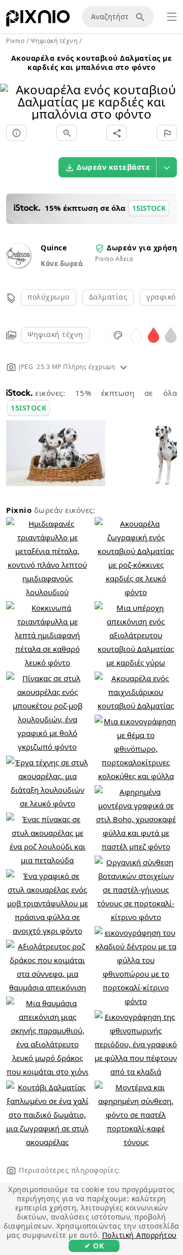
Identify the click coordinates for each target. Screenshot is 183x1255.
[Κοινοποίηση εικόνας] (116, 133)
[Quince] (18, 265)
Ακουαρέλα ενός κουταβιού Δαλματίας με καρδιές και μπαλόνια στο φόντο (91, 62)
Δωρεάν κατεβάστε (113, 167)
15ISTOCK (28, 408)
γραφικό (161, 297)
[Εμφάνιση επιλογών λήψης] (167, 167)
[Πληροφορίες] (16, 133)
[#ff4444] (153, 334)
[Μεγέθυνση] (66, 133)
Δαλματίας (108, 297)
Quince (54, 247)
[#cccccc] (170, 334)
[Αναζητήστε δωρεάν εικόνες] (142, 17)
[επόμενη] (171, 89)
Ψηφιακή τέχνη (55, 334)
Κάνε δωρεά (61, 263)
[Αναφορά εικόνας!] (167, 133)
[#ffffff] (136, 334)
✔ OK (94, 1245)
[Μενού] (171, 16)
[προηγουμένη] (11, 89)
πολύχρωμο (48, 297)
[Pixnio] (38, 20)
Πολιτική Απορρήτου (139, 1235)
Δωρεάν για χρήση (142, 247)
